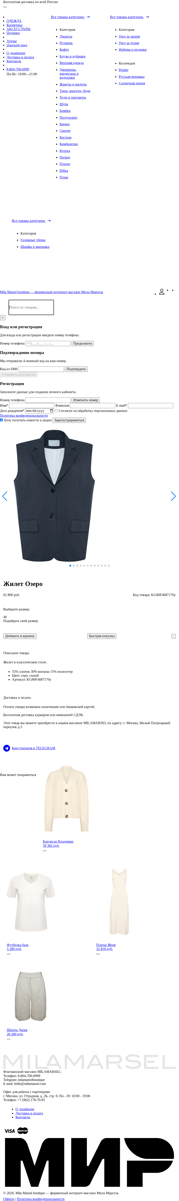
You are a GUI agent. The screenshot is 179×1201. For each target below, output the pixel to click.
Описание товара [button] (16, 653)
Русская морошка (132, 76)
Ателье (12, 41)
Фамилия (62, 405)
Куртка (65, 151)
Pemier (123, 70)
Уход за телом (129, 43)
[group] (89, 496)
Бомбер (65, 111)
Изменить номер (85, 400)
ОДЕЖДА (14, 21)
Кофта (64, 49)
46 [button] (5, 617)
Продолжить (82, 343)
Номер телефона (12, 343)
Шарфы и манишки (35, 247)
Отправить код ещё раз (19, 374)
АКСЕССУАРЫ (18, 29)
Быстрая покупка (102, 636)
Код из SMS (9, 369)
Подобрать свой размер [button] (20, 621)
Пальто (65, 157)
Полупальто (68, 117)
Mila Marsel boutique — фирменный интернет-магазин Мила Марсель (51, 292)
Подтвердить (76, 369)
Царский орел (17, 45)
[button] (5, 496)
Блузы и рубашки (73, 56)
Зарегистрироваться (69, 420)
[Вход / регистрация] (161, 294)
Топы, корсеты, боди (75, 91)
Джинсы (66, 36)
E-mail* (122, 405)
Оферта (8, 1199)
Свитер (65, 130)
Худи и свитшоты (73, 97)
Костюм (65, 137)
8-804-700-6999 (18, 69)
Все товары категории (68, 17)
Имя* (4, 405)
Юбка (64, 171)
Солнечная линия (132, 83)
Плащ (64, 177)
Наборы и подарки (133, 49)
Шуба (64, 104)
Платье (65, 164)
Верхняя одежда (72, 63)
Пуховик (66, 43)
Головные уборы (33, 240)
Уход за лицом (129, 36)
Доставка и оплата (20, 57)
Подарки (13, 33)
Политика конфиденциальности (24, 415)
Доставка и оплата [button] (17, 697)
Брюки (65, 124)
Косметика (14, 25)
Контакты (14, 61)
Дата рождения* (12, 411)
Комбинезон (69, 144)
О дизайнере (16, 53)
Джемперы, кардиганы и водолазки (69, 74)
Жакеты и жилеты (73, 84)
